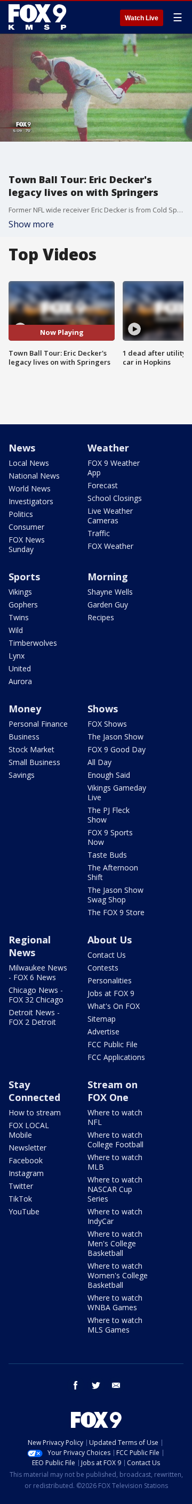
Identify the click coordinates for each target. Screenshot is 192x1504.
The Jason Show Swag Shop (115, 895)
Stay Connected (34, 1091)
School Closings (114, 498)
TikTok (20, 1199)
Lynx (17, 656)
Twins (19, 617)
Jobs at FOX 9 (110, 993)
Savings (22, 775)
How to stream (35, 1112)
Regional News (30, 946)
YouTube (24, 1211)
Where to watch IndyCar (114, 1216)
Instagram (26, 1173)
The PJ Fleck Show (108, 815)
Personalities (109, 980)
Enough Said (108, 775)
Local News (29, 463)
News (22, 447)
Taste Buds (107, 855)
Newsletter (27, 1148)
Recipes (100, 617)
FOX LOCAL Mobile (29, 1130)
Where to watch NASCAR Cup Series (114, 1189)
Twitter (21, 1186)
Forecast (102, 485)
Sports (24, 576)
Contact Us (106, 955)
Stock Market (31, 749)
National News (34, 476)
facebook (75, 1385)
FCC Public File (112, 1044)
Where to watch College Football (115, 1139)
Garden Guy (107, 604)
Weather (108, 447)
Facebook (26, 1160)
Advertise (103, 1031)
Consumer (26, 527)
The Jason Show (115, 737)
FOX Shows (107, 724)
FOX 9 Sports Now (110, 837)
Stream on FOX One (112, 1091)
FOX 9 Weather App (113, 468)
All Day (99, 762)
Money (25, 708)
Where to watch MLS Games (114, 1325)
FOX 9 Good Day (116, 749)
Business (24, 737)
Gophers (23, 604)
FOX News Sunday (27, 544)
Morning (107, 576)
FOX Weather (110, 546)
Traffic (98, 533)
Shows (102, 708)
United (20, 668)
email (116, 1385)
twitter (96, 1385)
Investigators (31, 501)
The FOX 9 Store (116, 912)
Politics (21, 514)
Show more (31, 224)
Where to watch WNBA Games (114, 1302)
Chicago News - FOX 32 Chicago (36, 995)
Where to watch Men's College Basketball (114, 1243)
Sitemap (101, 1019)
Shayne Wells (110, 592)
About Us (109, 939)
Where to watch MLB (114, 1162)
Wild (16, 630)
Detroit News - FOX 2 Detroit (34, 1017)
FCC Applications (116, 1057)
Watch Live (141, 18)
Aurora (20, 681)
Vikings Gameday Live (116, 792)
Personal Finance (38, 724)
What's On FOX (113, 1006)
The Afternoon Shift (112, 872)
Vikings (20, 592)
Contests (102, 968)
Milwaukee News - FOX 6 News (38, 972)
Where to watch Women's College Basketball (117, 1275)
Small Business (34, 762)
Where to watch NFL (114, 1117)
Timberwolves (33, 643)
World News (30, 488)
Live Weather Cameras (110, 515)
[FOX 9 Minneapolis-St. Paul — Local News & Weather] (39, 17)
